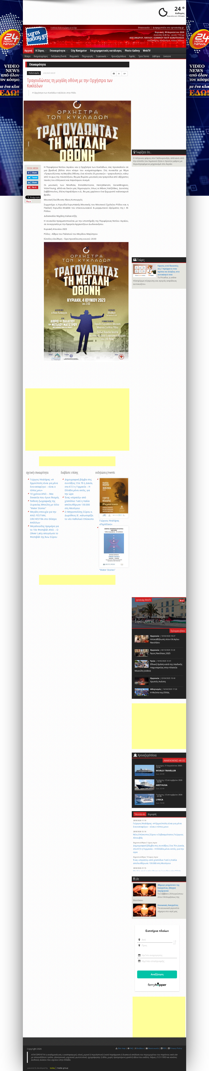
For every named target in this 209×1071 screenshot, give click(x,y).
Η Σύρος (40, 50)
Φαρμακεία (74, 56)
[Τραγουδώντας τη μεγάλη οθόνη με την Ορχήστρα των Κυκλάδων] (77, 131)
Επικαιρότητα (58, 50)
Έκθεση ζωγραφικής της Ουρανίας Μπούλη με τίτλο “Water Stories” (44, 504)
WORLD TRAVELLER (166, 770)
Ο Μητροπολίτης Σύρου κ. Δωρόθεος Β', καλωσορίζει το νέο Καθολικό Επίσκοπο (79, 515)
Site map (122, 1048)
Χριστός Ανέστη (158, 681)
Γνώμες (141, 260)
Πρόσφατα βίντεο (178, 630)
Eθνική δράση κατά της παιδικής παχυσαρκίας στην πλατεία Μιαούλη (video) (158, 667)
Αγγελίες (132, 56)
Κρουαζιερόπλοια (119, 56)
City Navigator (79, 50)
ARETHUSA (161, 785)
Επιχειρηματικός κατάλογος (106, 50)
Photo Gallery (132, 50)
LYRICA (159, 799)
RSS (164, 1048)
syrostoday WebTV (143, 599)
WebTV (146, 50)
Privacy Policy (176, 1048)
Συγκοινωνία (101, 56)
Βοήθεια (140, 1048)
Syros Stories (143, 56)
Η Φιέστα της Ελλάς (159, 692)
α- (119, 73)
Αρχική (28, 50)
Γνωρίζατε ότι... (144, 152)
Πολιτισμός (34, 73)
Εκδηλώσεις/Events (58, 56)
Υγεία (152, 661)
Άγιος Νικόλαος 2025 (160, 653)
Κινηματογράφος (41, 56)
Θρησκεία (154, 636)
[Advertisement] (77, 419)
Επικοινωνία (144, 27)
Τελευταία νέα (140, 814)
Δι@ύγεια (156, 56)
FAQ (131, 1048)
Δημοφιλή (152, 814)
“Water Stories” (107, 569)
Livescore (167, 56)
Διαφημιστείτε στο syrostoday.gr (168, 27)
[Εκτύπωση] (113, 73)
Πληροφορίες (87, 56)
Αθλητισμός (155, 689)
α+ (124, 73)
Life (137, 879)
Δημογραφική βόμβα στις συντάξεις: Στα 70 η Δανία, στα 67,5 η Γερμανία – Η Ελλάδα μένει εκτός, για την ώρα (79, 486)
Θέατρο (27, 56)
